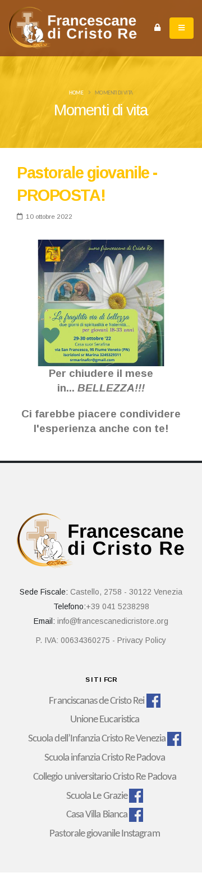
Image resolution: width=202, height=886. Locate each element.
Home (76, 93)
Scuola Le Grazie (96, 796)
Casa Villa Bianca (96, 814)
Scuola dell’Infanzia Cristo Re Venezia (97, 739)
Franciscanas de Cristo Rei (96, 701)
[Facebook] (153, 701)
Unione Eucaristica (104, 719)
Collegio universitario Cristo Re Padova (104, 777)
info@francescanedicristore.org (112, 621)
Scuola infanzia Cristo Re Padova (104, 758)
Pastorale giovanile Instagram (104, 834)
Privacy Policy (141, 640)
